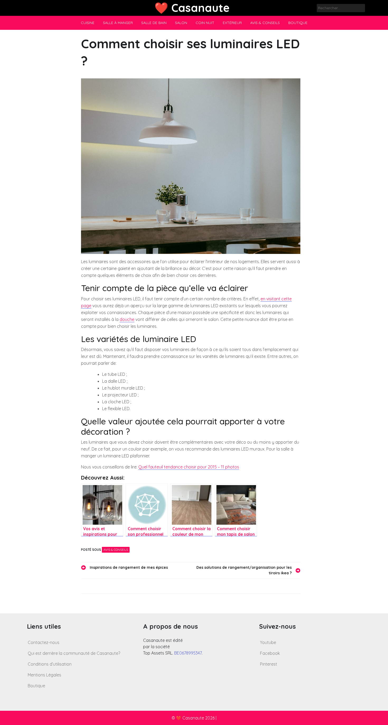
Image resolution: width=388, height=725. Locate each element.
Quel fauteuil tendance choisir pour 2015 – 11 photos (188, 467)
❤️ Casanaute (192, 8)
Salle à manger (118, 22)
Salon (181, 22)
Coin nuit (205, 22)
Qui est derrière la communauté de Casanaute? (74, 653)
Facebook (270, 653)
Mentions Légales (44, 674)
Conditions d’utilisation (50, 664)
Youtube (268, 642)
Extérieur (232, 22)
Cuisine (87, 22)
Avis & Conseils (265, 22)
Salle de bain (154, 22)
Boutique (297, 22)
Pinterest (268, 664)
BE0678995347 (188, 653)
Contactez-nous (43, 642)
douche (127, 319)
